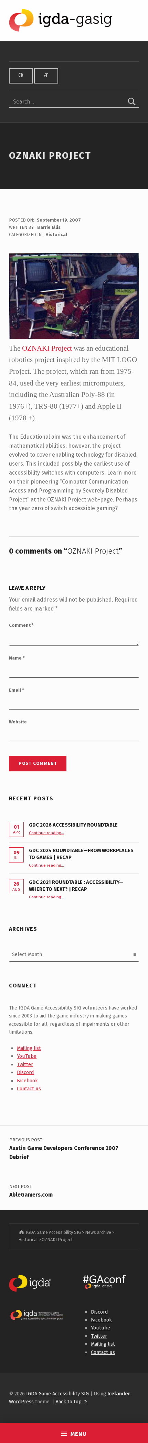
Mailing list (29, 1048)
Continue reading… (46, 832)
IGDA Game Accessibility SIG (57, 1394)
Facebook (27, 1081)
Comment (21, 625)
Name (17, 658)
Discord (25, 1072)
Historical (56, 234)
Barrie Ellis (49, 227)
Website (18, 721)
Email (16, 690)
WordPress (21, 1401)
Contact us (29, 1088)
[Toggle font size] (46, 76)
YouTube (26, 1056)
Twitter (25, 1064)
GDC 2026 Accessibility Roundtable (73, 825)
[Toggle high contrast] (21, 76)
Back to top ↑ (71, 1401)
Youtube (100, 1328)
